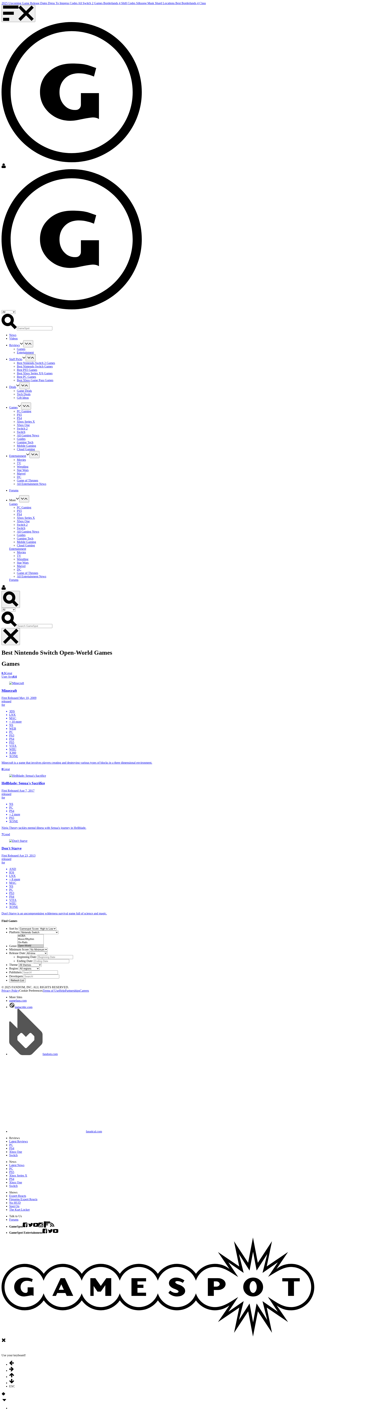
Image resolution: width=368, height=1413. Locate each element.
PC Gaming (24, 411)
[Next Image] (4, 1395)
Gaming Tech (25, 442)
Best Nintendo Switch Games (35, 366)
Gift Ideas (23, 397)
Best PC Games (26, 376)
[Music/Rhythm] (31, 939)
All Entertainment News (31, 483)
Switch (21, 432)
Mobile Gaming (26, 445)
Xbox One (23, 425)
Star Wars (23, 470)
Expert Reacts (17, 1195)
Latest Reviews (18, 1141)
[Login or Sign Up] (4, 167)
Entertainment (25, 352)
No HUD (15, 1202)
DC (19, 477)
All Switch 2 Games (90, 3)
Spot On (14, 1206)
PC (11, 1144)
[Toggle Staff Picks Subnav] (31, 357)
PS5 (19, 414)
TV (19, 463)
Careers (84, 990)
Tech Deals (23, 394)
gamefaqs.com (18, 1000)
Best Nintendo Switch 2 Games (36, 363)
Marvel (21, 473)
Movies (21, 459)
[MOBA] (31, 936)
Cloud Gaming (26, 449)
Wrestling (22, 466)
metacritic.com (23, 1007)
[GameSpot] (72, 161)
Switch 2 (22, 428)
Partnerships (72, 990)
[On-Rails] (31, 942)
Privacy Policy (10, 990)
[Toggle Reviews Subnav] (28, 343)
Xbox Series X (26, 421)
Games (21, 349)
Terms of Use (51, 990)
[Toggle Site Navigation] (18, 13)
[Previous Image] (2, 1395)
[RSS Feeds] (52, 1226)
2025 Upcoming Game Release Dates (25, 3)
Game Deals (24, 390)
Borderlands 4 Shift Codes (119, 3)
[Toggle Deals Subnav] (25, 385)
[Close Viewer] (4, 1341)
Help (62, 990)
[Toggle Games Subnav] (26, 406)
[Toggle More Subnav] (24, 498)
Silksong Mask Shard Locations (155, 3)
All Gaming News (28, 435)
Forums (13, 579)
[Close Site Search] (11, 636)
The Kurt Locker (19, 1209)
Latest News (16, 1165)
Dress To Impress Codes (63, 3)
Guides (21, 438)
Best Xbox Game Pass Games (35, 380)
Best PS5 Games (27, 369)
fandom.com (50, 1054)
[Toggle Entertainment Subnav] (34, 454)
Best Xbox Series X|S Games (35, 373)
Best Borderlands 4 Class (190, 3)
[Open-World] (31, 945)
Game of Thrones (27, 480)
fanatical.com (94, 1131)
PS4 (19, 418)
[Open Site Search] (11, 599)
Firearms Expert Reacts (23, 1199)
